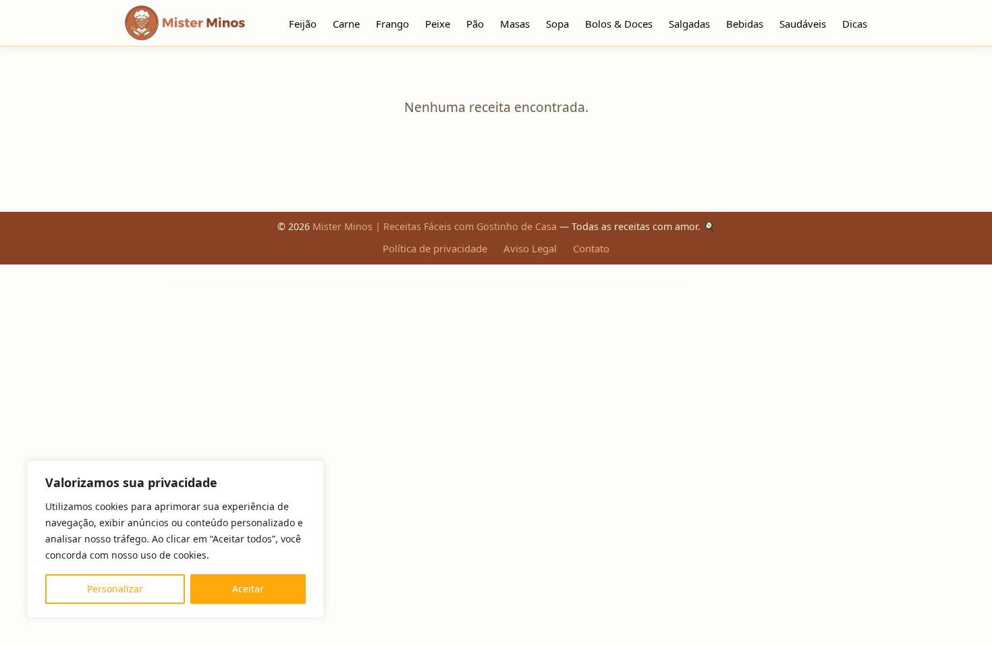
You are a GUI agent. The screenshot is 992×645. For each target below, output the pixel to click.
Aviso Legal (530, 248)
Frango (392, 23)
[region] (175, 539)
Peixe (437, 23)
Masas (515, 23)
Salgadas (689, 23)
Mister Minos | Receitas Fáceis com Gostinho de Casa (434, 226)
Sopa (557, 23)
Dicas (854, 23)
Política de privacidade (435, 248)
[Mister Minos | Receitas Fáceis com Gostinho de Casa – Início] (188, 22)
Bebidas (744, 23)
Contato (591, 248)
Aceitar (248, 588)
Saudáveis (802, 23)
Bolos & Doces (619, 23)
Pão (475, 23)
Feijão (302, 23)
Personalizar (115, 588)
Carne (346, 23)
